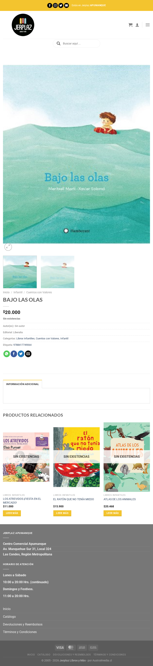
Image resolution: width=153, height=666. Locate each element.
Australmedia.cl (102, 660)
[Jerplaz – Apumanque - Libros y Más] (23, 25)
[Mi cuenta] (137, 24)
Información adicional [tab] (22, 384)
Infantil (18, 292)
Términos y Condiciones (20, 632)
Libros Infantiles (25, 338)
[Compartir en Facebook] (14, 353)
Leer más (12, 513)
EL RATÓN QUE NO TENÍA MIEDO (73, 499)
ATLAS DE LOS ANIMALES (120, 499)
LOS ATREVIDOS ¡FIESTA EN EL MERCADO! (22, 500)
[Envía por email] (28, 353)
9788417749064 (22, 344)
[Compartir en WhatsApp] (6, 353)
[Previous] (11, 154)
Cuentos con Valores (39, 292)
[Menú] (147, 25)
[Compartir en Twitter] (21, 353)
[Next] (142, 154)
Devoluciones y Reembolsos (22, 624)
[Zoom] (8, 247)
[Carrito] (130, 24)
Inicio (6, 292)
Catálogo (9, 617)
